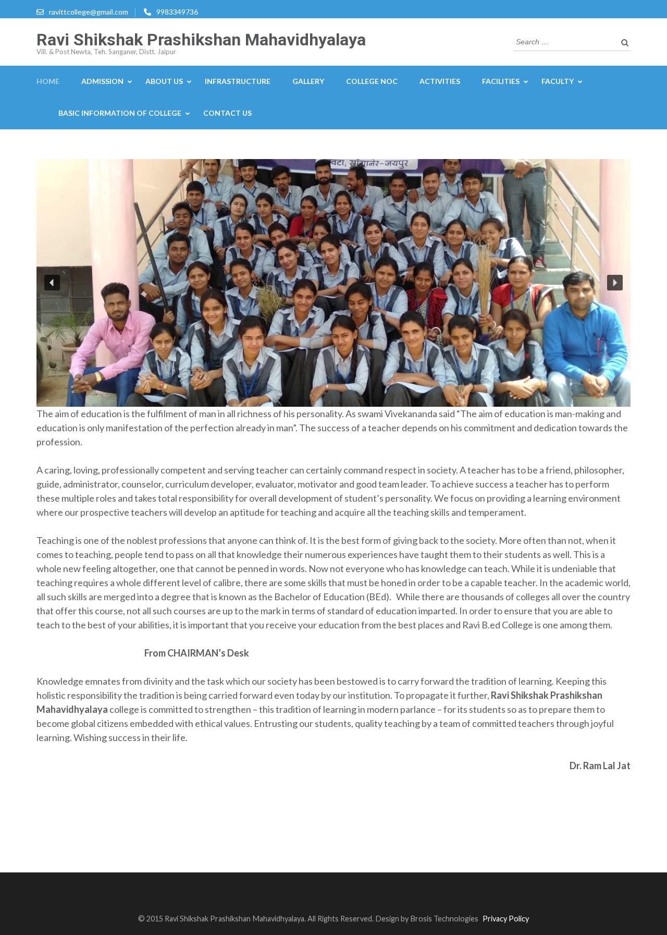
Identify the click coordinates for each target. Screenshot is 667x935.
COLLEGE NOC (372, 81)
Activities (439, 81)
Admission (102, 81)
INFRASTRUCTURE (237, 81)
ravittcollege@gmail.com (88, 11)
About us (164, 81)
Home (47, 81)
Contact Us (227, 112)
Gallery (308, 81)
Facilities (501, 81)
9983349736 (177, 11)
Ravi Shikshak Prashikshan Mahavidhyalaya (201, 40)
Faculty (557, 81)
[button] (52, 282)
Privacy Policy (506, 918)
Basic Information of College (119, 112)
